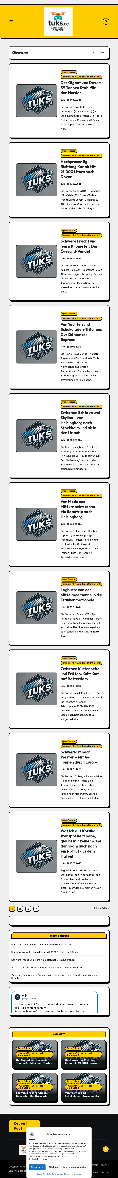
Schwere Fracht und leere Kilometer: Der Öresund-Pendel (79, 246)
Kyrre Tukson (69, 72)
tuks (63, 100)
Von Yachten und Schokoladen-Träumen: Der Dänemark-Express (81, 332)
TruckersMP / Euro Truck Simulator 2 (81, 77)
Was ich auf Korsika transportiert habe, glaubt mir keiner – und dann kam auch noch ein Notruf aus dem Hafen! (81, 843)
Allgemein (92, 1165)
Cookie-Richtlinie (44, 1174)
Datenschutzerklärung (61, 1174)
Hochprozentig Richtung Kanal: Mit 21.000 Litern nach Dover (78, 169)
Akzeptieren (37, 1167)
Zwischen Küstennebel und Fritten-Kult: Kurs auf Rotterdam (81, 673)
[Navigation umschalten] (11, 21)
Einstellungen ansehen (75, 1167)
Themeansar (20, 1171)
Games (94, 1172)
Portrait (105, 1172)
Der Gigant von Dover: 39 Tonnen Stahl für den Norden (81, 87)
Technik (105, 1165)
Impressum (76, 1174)
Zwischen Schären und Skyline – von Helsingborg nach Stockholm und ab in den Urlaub (80, 422)
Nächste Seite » (100, 908)
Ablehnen (53, 1167)
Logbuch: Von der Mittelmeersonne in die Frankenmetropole (81, 594)
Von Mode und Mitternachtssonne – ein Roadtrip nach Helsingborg (79, 509)
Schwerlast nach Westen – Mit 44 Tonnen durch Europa (79, 757)
